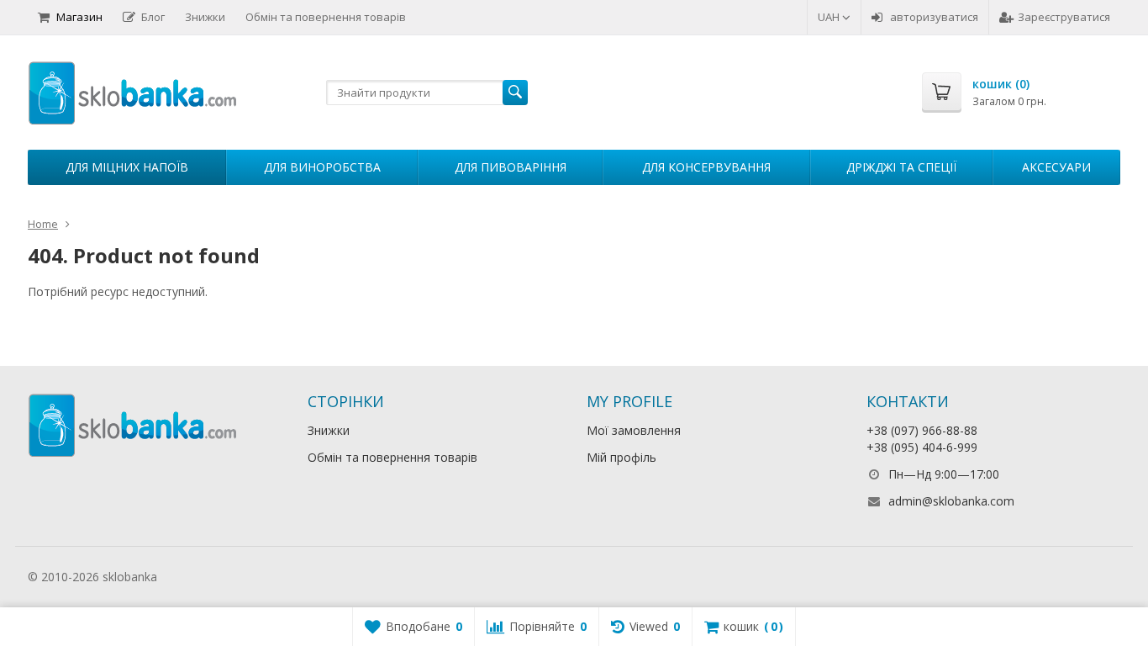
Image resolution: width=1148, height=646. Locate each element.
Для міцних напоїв (127, 167)
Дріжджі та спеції (901, 167)
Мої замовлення (634, 430)
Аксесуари (1056, 167)
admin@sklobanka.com (951, 501)
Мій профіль (621, 457)
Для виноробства (322, 167)
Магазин (79, 16)
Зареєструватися (1064, 16)
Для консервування (706, 167)
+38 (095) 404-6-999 (921, 447)
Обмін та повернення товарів (325, 16)
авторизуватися (934, 16)
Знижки (205, 16)
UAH (830, 16)
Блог (153, 16)
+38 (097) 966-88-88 (921, 430)
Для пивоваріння (510, 167)
